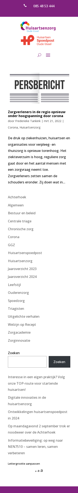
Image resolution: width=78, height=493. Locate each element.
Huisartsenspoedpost (25, 253)
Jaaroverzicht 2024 (22, 276)
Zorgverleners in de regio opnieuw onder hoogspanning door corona (37, 114)
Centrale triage (19, 221)
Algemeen (16, 205)
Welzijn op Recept (22, 324)
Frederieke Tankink (28, 121)
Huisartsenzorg (30, 127)
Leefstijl (14, 284)
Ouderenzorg (18, 292)
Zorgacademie (19, 332)
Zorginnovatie (19, 340)
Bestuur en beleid (22, 213)
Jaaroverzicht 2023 (22, 268)
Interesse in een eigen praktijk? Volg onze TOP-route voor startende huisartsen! (36, 383)
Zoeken (14, 353)
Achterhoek (17, 197)
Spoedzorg (16, 300)
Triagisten (16, 308)
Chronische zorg (20, 229)
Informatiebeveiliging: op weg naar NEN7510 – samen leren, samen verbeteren (35, 446)
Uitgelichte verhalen (24, 316)
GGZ (11, 245)
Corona (13, 127)
